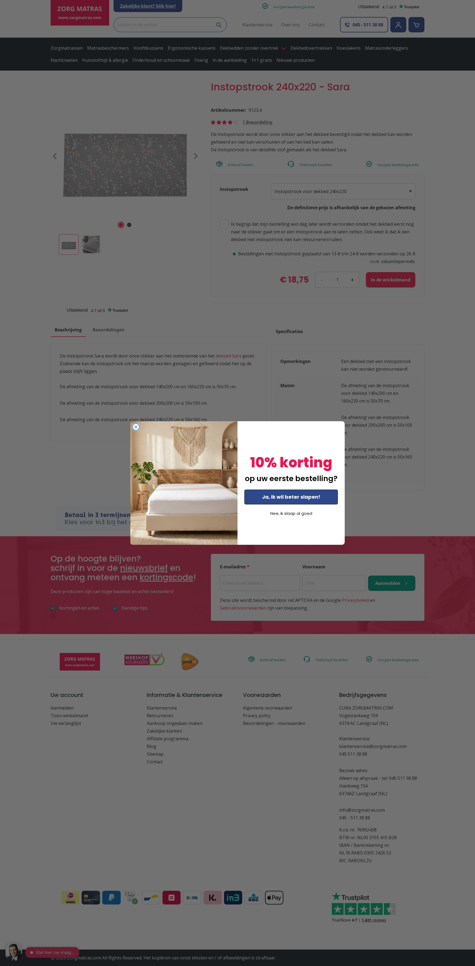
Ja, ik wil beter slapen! (291, 496)
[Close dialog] (135, 426)
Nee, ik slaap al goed (291, 513)
